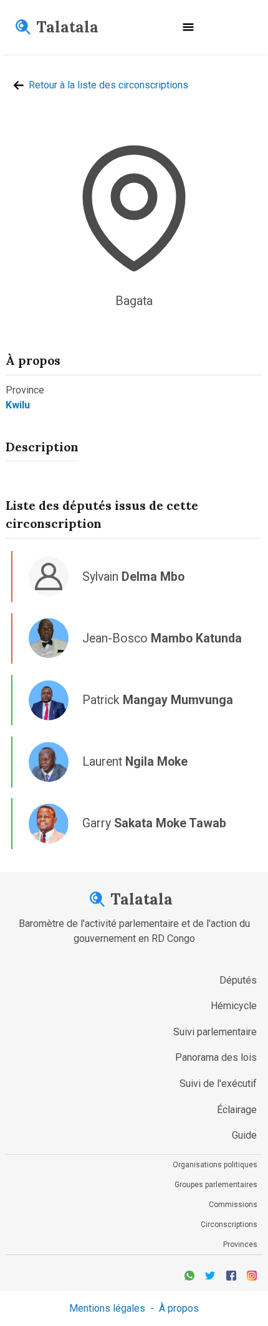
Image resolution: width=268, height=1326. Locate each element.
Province (25, 390)
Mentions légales (107, 1308)
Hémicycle (234, 1006)
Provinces (240, 1244)
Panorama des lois (216, 1057)
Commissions (233, 1204)
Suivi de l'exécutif (218, 1083)
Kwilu (18, 405)
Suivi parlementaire (215, 1032)
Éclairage (237, 1110)
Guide (244, 1135)
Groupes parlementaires (216, 1184)
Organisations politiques (215, 1164)
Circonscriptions (229, 1224)
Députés (238, 980)
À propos (179, 1308)
